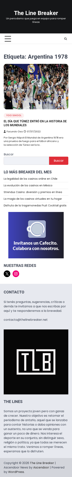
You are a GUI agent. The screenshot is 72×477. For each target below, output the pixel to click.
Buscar (9, 154)
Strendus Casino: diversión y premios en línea (33, 192)
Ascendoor (41, 467)
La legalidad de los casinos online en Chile (30, 179)
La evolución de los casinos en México (28, 185)
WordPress (16, 472)
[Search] (65, 39)
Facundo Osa (15, 131)
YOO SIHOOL (13, 115)
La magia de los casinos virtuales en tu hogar (33, 199)
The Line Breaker (36, 13)
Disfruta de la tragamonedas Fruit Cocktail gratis (35, 205)
